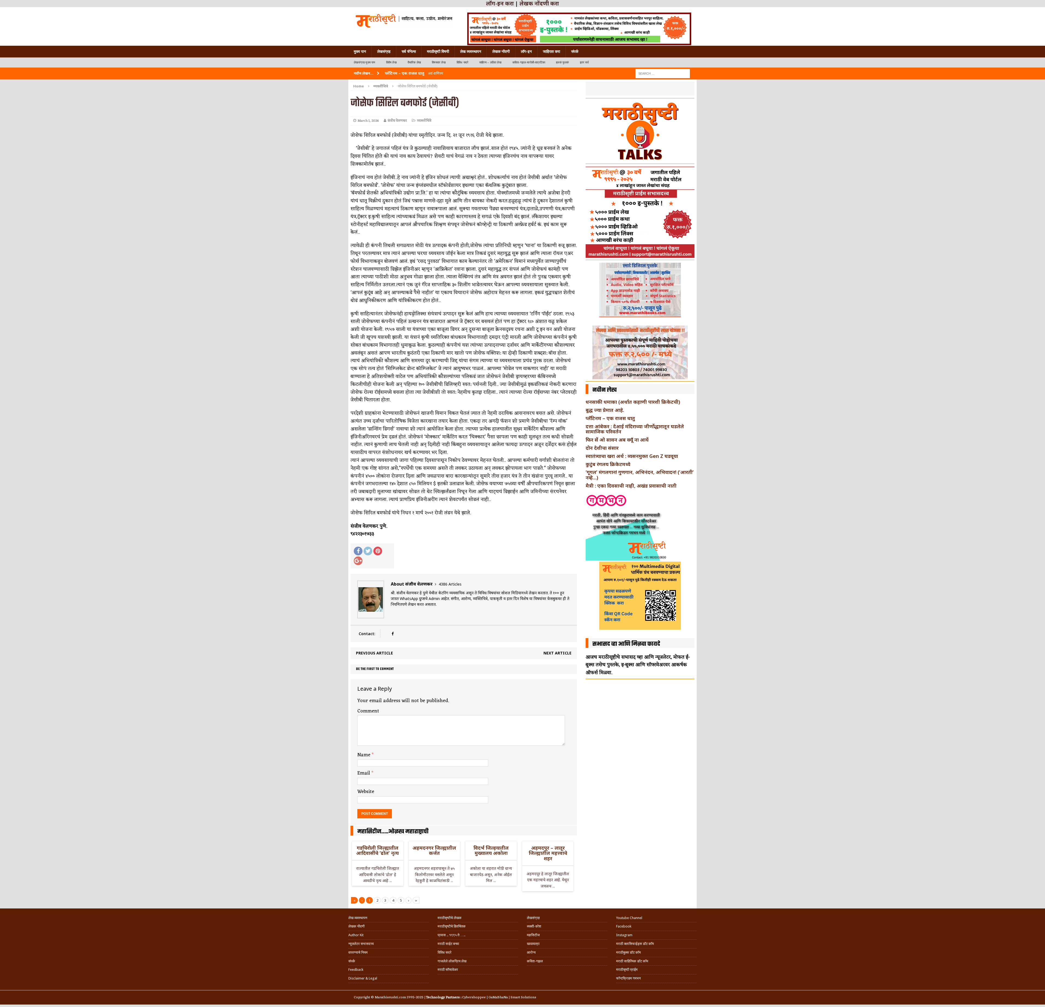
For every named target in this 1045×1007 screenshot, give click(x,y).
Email (364, 773)
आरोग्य (531, 952)
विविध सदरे (462, 62)
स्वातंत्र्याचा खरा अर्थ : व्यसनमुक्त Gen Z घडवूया (632, 456)
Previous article (374, 653)
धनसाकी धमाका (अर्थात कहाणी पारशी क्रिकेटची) (633, 402)
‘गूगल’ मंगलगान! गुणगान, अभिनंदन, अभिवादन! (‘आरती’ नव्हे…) (640, 475)
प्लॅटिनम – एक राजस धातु (610, 418)
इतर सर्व (584, 62)
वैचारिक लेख (414, 62)
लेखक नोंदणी (501, 51)
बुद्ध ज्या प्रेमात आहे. (605, 410)
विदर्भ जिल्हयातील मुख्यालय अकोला (491, 850)
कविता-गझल (535, 961)
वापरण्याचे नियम (358, 952)
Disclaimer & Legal (362, 978)
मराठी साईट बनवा (448, 944)
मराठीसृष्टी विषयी (438, 51)
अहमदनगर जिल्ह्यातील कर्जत (434, 850)
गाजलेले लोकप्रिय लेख (452, 961)
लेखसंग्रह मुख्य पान (364, 62)
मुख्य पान (360, 51)
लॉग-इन (526, 51)
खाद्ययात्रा (533, 944)
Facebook (623, 926)
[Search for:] (662, 73)
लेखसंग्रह (384, 51)
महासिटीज (533, 935)
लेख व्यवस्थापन (470, 51)
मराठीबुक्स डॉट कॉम (628, 952)
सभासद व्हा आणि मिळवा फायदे (626, 644)
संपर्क (574, 51)
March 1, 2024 (368, 121)
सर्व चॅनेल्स (409, 51)
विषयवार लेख (439, 62)
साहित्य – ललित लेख (490, 62)
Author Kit (356, 935)
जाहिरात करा (551, 51)
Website (365, 791)
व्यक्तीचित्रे (424, 121)
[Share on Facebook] (358, 551)
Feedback (355, 970)
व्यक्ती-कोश (534, 926)
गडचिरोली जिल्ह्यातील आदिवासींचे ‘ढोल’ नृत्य (377, 850)
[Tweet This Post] (368, 551)
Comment (368, 711)
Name (364, 755)
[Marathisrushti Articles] (403, 20)
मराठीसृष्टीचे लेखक (450, 918)
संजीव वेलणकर (397, 121)
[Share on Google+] (358, 560)
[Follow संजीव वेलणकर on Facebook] (392, 633)
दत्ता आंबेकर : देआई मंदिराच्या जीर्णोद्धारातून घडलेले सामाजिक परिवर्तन (635, 429)
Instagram (624, 935)
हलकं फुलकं (562, 62)
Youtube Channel (629, 918)
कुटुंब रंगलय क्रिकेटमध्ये (608, 464)
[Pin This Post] (377, 551)
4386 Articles (450, 584)
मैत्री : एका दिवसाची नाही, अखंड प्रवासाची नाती (631, 485)
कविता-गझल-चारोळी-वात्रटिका (528, 62)
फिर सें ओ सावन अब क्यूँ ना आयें (617, 439)
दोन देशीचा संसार (602, 448)
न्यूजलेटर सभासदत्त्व (361, 944)
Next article (557, 653)
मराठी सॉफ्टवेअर (448, 970)
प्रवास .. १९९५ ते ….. (451, 935)
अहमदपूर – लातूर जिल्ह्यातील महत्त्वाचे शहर (548, 853)
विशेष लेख (391, 62)
